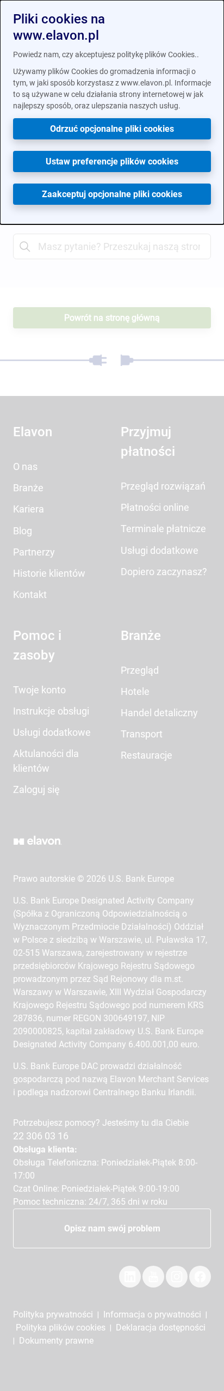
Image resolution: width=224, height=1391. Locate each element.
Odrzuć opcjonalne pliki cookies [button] (112, 129)
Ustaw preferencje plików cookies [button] (112, 161)
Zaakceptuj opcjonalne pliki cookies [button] (112, 194)
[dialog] (112, 112)
